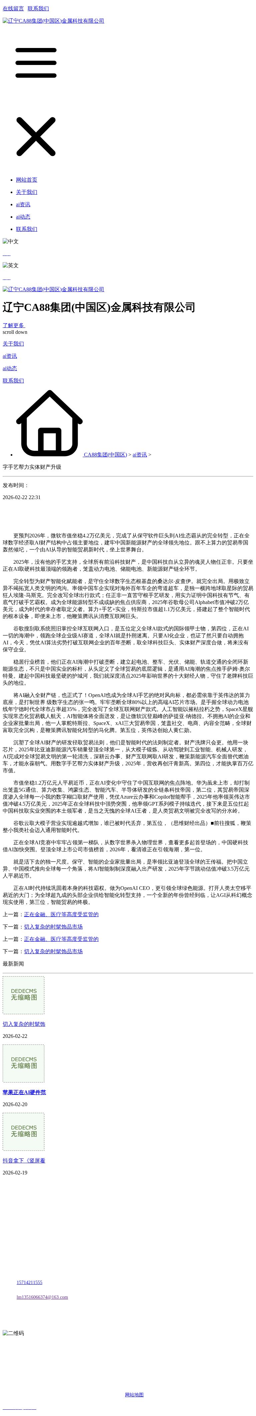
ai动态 (10, 368)
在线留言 (13, 8)
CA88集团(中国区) (105, 454)
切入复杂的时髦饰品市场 (53, 927)
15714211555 (29, 1282)
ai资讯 (10, 356)
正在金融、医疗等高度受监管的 (61, 914)
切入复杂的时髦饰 (24, 1024)
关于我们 (13, 344)
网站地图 (134, 1394)
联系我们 (38, 8)
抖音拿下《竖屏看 (24, 1160)
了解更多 (14, 325)
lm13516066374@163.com (42, 1297)
